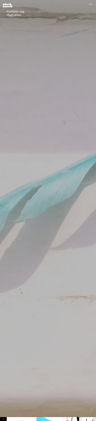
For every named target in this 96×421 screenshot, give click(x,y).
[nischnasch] (7, 5)
